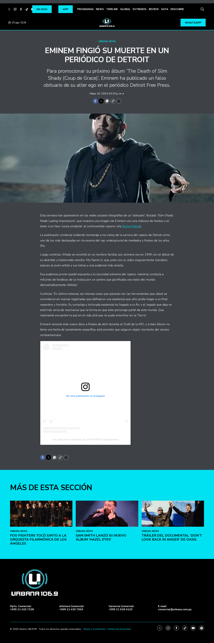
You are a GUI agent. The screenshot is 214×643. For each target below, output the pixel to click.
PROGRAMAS (85, 9)
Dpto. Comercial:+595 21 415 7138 (22, 608)
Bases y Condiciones (95, 629)
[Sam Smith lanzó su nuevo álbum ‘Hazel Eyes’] (107, 514)
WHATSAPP (193, 23)
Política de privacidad (119, 629)
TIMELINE (112, 9)
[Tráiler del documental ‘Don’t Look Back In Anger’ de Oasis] (173, 514)
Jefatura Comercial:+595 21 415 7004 (71, 608)
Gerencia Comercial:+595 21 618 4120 (121, 608)
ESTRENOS (139, 9)
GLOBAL (125, 9)
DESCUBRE (177, 9)
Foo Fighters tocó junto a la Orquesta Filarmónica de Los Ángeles (38, 539)
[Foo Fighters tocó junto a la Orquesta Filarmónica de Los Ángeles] (41, 514)
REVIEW (154, 9)
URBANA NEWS (107, 41)
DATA (164, 9)
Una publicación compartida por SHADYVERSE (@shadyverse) (85, 439)
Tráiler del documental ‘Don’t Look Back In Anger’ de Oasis (172, 537)
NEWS (100, 9)
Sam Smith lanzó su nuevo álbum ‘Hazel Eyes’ (101, 537)
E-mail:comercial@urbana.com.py (174, 608)
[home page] (107, 23)
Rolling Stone (131, 226)
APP (65, 9)
